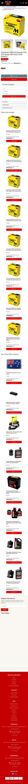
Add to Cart (15, 76)
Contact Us (14, 716)
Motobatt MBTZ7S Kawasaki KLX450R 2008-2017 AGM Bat (13, 309)
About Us (14, 710)
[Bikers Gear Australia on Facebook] (13, 774)
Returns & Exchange (14, 707)
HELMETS (14, 681)
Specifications (5, 104)
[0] (26, 2)
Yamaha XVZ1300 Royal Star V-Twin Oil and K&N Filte (13, 582)
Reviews (4, 107)
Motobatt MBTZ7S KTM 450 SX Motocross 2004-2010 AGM (14, 161)
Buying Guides (14, 720)
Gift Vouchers (14, 718)
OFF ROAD (14, 679)
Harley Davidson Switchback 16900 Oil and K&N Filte (13, 462)
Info (21, 63)
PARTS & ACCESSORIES (14, 685)
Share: (3, 59)
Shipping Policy (14, 705)
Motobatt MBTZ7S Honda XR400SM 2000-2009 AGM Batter (13, 339)
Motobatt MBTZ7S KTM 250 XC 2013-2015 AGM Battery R (13, 279)
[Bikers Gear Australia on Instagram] (16, 774)
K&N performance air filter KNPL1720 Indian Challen (13, 403)
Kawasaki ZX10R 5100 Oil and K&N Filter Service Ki (13, 553)
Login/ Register (14, 692)
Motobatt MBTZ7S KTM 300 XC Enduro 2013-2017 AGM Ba (13, 249)
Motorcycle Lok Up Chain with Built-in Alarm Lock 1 (14, 432)
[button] (14, 79)
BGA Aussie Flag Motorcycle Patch (13, 373)
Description (5, 101)
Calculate (14, 96)
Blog (14, 714)
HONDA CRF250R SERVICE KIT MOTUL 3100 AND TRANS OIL (13, 523)
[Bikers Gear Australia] (7, 3)
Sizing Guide (14, 712)
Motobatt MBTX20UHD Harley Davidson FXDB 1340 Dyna (13, 492)
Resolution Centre (14, 703)
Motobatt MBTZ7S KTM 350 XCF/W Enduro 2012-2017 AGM (13, 220)
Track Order (14, 694)
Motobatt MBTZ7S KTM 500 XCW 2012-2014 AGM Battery (13, 131)
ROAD (14, 677)
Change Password (14, 697)
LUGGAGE (14, 683)
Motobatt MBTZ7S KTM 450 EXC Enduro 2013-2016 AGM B (13, 190)
